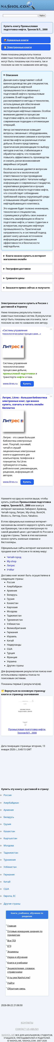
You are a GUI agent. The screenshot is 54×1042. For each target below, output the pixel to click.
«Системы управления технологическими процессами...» (21, 332)
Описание (12, 75)
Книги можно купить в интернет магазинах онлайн (24, 257)
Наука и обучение (17, 957)
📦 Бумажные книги (16, 40)
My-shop (11, 561)
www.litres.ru (10, 383)
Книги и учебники (17, 962)
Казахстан (9, 831)
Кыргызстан (10, 838)
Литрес (11, 565)
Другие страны (12, 903)
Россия (8, 795)
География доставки (18, 268)
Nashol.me (8, 1035)
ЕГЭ (9, 946)
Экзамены (13, 951)
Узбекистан (10, 867)
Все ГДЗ (11, 940)
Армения (9, 809)
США (6, 888)
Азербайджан (11, 802)
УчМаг (10, 569)
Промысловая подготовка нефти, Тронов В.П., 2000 (27, 731)
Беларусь (9, 817)
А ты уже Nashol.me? (18, 977)
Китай (7, 881)
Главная (11, 925)
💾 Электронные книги (18, 47)
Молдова (9, 845)
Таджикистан (11, 852)
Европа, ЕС (10, 896)
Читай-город (14, 557)
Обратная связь (16, 988)
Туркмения (10, 859)
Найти (10, 983)
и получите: (28, 287)
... (51, 329)
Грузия (7, 824)
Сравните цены (15, 278)
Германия (9, 874)
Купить (27, 383)
